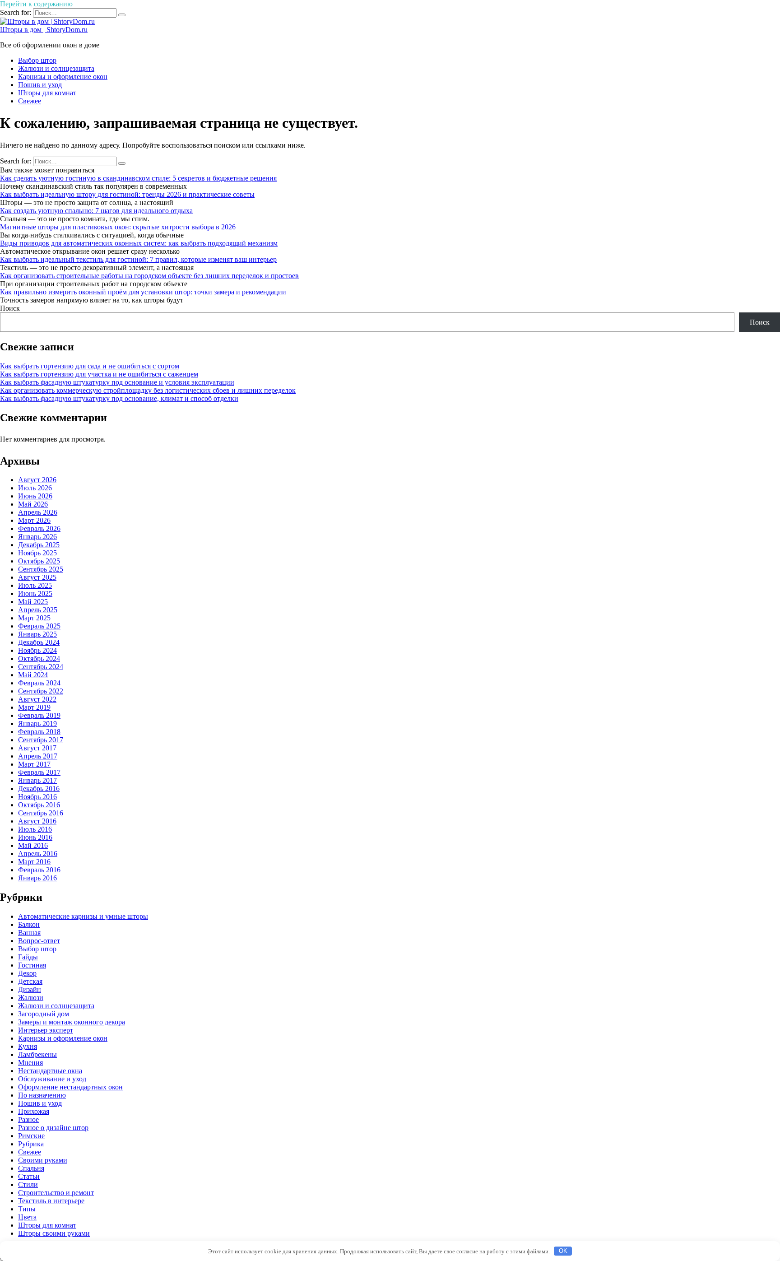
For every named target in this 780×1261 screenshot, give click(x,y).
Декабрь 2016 (39, 788)
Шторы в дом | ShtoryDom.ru (44, 29)
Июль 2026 (35, 488)
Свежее (29, 101)
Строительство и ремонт (56, 1192)
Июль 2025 (35, 585)
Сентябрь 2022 (40, 691)
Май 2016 (33, 845)
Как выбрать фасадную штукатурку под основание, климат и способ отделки (119, 398)
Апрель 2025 (37, 610)
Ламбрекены (37, 1054)
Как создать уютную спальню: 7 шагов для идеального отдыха (96, 210)
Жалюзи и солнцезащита (56, 68)
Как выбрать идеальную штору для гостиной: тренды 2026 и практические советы (127, 194)
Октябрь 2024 (39, 658)
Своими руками (42, 1160)
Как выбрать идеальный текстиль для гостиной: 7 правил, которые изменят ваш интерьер (138, 259)
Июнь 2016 (35, 837)
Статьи (29, 1176)
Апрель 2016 (37, 853)
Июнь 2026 (35, 496)
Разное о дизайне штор (53, 1127)
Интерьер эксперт (45, 1030)
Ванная (29, 932)
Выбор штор (37, 60)
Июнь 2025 (35, 593)
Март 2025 (34, 618)
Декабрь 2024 (39, 642)
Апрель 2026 (37, 512)
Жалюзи (30, 997)
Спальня (31, 1168)
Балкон (29, 924)
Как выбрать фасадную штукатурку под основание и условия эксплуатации (117, 382)
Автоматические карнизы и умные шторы (83, 916)
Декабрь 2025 (39, 545)
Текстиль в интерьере (51, 1201)
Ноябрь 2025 (37, 553)
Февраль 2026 (39, 528)
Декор (27, 973)
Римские (31, 1136)
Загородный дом (43, 1014)
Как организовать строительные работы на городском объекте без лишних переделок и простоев (149, 275)
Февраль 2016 (39, 870)
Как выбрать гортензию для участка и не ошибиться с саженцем (99, 374)
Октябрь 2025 (39, 561)
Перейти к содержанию (36, 4)
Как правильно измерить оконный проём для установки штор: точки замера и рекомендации (143, 292)
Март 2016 (34, 861)
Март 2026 (34, 520)
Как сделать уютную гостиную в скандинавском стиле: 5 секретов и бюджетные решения (138, 178)
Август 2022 (37, 699)
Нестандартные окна (50, 1071)
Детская (30, 981)
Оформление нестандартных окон (70, 1087)
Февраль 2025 (39, 626)
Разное (28, 1119)
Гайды (28, 957)
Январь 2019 (37, 723)
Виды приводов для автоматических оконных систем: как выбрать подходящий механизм (139, 243)
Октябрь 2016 (39, 805)
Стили (28, 1184)
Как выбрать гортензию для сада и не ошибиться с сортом (89, 366)
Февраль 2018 (39, 731)
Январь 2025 (37, 634)
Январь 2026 (37, 536)
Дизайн (29, 989)
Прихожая (33, 1111)
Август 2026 (37, 480)
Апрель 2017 (37, 756)
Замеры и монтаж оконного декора (71, 1022)
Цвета (27, 1217)
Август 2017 (37, 748)
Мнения (30, 1062)
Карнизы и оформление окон (62, 76)
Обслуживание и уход (52, 1079)
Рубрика (31, 1144)
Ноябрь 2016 (37, 796)
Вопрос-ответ (39, 941)
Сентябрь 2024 (40, 666)
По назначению (42, 1095)
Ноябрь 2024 (37, 650)
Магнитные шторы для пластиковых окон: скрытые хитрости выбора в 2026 (118, 227)
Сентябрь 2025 (40, 569)
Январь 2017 (37, 780)
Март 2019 (34, 707)
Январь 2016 (37, 878)
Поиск (10, 308)
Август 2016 (37, 821)
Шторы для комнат (47, 93)
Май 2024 (33, 675)
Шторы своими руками (54, 1233)
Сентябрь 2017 (40, 740)
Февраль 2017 (39, 772)
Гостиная (32, 965)
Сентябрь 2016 (40, 813)
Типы (27, 1209)
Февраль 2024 (39, 683)
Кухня (27, 1046)
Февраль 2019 (39, 715)
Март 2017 (34, 764)
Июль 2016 (35, 829)
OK (563, 1250)
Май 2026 (33, 504)
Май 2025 (33, 601)
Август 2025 (37, 577)
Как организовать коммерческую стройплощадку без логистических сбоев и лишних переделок (148, 390)
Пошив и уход (40, 84)
